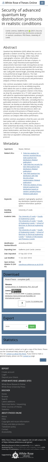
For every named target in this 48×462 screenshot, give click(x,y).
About (4, 416)
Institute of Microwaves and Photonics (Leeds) (31, 238)
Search (4, 399)
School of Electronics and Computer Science (27, 447)
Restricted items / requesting (14, 404)
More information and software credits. (32, 449)
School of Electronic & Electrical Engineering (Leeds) (31, 225)
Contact (5, 429)
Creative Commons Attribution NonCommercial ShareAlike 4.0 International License (22, 295)
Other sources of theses (12, 407)
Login (4, 374)
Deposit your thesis (10, 377)
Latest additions (8, 401)
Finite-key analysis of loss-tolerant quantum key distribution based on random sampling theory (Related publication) (32, 189)
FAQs (4, 419)
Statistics (5, 409)
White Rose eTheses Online (21, 3)
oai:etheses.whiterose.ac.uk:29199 (31, 264)
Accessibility (7, 432)
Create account (8, 372)
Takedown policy (9, 426)
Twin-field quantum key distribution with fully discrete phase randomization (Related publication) (31, 177)
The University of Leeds (27, 216)
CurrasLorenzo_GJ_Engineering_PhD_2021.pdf (21, 287)
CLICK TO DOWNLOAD (34, 301)
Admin (43, 360)
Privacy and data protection (13, 424)
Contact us (27, 356)
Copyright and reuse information (15, 421)
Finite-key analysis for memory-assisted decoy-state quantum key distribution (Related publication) (32, 157)
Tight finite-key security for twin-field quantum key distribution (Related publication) (32, 167)
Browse (5, 396)
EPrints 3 (32, 445)
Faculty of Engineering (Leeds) (31, 217)
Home (4, 394)
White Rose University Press (13, 387)
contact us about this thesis (16, 354)
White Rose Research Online (13, 384)
